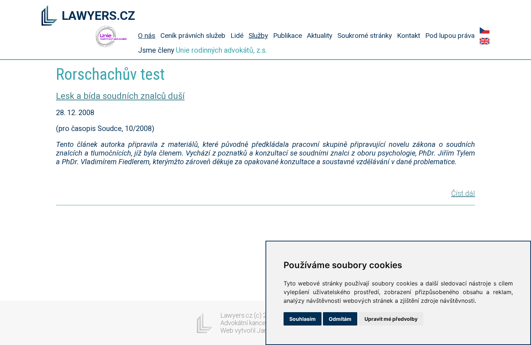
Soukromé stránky (364, 35)
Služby (258, 35)
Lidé (236, 35)
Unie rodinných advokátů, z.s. (221, 50)
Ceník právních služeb (192, 35)
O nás (146, 35)
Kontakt (408, 35)
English (484, 41)
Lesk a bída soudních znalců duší (120, 96)
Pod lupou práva (450, 35)
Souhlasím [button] (302, 319)
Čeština (484, 30)
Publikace (287, 35)
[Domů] (49, 16)
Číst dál (463, 193)
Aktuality (319, 35)
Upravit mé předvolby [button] (391, 319)
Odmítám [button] (340, 319)
